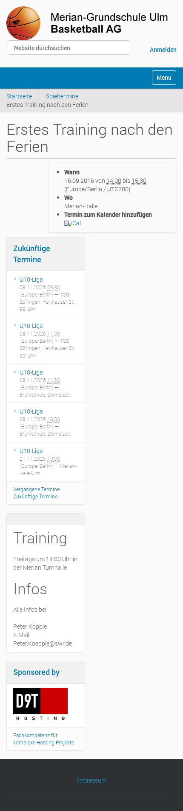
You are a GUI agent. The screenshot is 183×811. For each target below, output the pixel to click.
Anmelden (163, 49)
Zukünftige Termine (31, 253)
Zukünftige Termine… (37, 496)
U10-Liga (31, 279)
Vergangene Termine (36, 489)
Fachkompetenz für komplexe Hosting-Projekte (43, 739)
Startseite (19, 96)
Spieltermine (62, 96)
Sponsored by (36, 672)
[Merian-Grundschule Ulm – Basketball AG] (89, 23)
